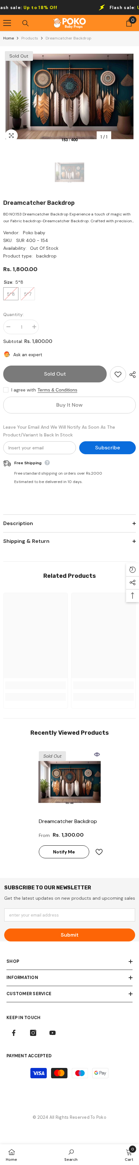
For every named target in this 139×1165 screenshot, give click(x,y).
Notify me (64, 852)
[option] (69, 96)
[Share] (131, 374)
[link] (35, 685)
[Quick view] (97, 754)
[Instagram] (33, 1033)
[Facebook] (13, 1033)
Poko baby (34, 233)
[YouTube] (52, 1033)
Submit (70, 934)
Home (8, 38)
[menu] (7, 23)
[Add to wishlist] (118, 374)
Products (29, 38)
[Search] (25, 23)
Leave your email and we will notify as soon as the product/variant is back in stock (59, 431)
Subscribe (107, 447)
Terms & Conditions (57, 389)
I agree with (23, 390)
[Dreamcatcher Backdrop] (69, 782)
